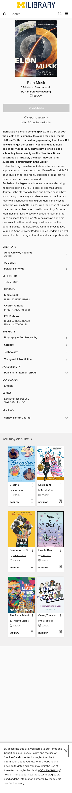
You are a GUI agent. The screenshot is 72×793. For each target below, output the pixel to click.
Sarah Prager (47, 621)
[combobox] (29, 14)
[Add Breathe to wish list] (32, 501)
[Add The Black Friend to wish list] (32, 632)
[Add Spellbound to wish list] (60, 501)
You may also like (16, 439)
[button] (36, 108)
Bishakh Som (47, 490)
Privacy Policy (31, 753)
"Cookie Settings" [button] (50, 770)
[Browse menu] (66, 13)
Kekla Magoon (19, 555)
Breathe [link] (14, 485)
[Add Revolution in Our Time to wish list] (32, 567)
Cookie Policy (16, 783)
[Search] (5, 14)
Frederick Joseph (21, 621)
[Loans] (59, 14)
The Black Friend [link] (19, 615)
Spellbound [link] (45, 485)
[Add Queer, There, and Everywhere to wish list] (60, 632)
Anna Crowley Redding (38, 91)
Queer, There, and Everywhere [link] (48, 615)
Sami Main (46, 555)
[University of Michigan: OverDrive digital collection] (36, 5)
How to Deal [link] (45, 550)
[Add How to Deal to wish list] (60, 567)
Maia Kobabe (19, 490)
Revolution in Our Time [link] (20, 550)
